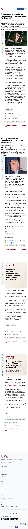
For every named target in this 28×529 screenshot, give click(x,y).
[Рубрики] (25, 9)
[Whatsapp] (2, 513)
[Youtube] (11, 513)
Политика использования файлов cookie (9, 506)
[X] (8, 513)
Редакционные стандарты (6, 486)
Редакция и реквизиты (6, 483)
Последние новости (5, 474)
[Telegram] (14, 513)
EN (11, 526)
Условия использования (6, 500)
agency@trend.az (4, 467)
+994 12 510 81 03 (4, 466)
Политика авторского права (7, 504)
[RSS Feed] (19, 513)
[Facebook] (5, 513)
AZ (14, 526)
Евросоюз (14, 325)
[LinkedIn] (16, 513)
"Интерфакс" (8, 298)
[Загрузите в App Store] (5, 519)
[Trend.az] (5, 9)
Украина (7, 325)
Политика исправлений (6, 488)
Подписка (3, 493)
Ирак (7, 413)
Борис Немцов (9, 109)
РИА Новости (13, 385)
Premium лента (4, 476)
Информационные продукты (7, 495)
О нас (2, 481)
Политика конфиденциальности (8, 502)
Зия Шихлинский (9, 233)
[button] (2, 32)
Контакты (3, 485)
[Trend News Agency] (4, 456)
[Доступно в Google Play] (14, 519)
